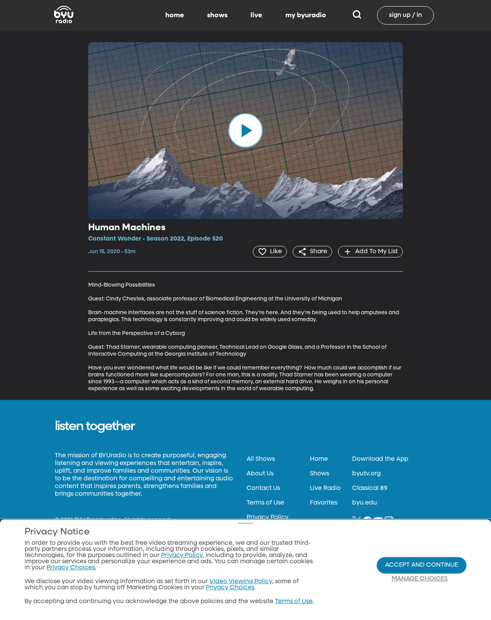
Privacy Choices (230, 588)
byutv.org (366, 474)
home (174, 15)
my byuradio (305, 15)
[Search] (356, 15)
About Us (260, 474)
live (256, 15)
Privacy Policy (267, 517)
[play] (245, 130)
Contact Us (263, 488)
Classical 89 (369, 488)
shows (217, 15)
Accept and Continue (421, 565)
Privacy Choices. (71, 568)
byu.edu (364, 503)
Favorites (323, 503)
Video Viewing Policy (240, 582)
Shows (319, 474)
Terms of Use (265, 503)
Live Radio (325, 488)
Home (319, 459)
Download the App (380, 459)
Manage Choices (420, 579)
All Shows (261, 459)
